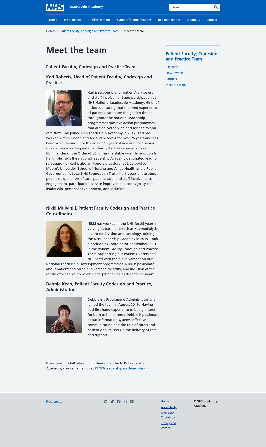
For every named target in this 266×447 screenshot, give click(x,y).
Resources (54, 402)
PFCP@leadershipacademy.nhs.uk (121, 368)
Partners (171, 79)
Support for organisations (134, 20)
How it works (174, 73)
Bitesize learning (99, 20)
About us (193, 20)
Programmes (72, 20)
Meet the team (176, 85)
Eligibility (172, 67)
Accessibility (169, 407)
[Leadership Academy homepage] (55, 7)
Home (53, 20)
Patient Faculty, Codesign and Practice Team (89, 31)
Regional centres (169, 20)
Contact (211, 20)
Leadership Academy (86, 7)
